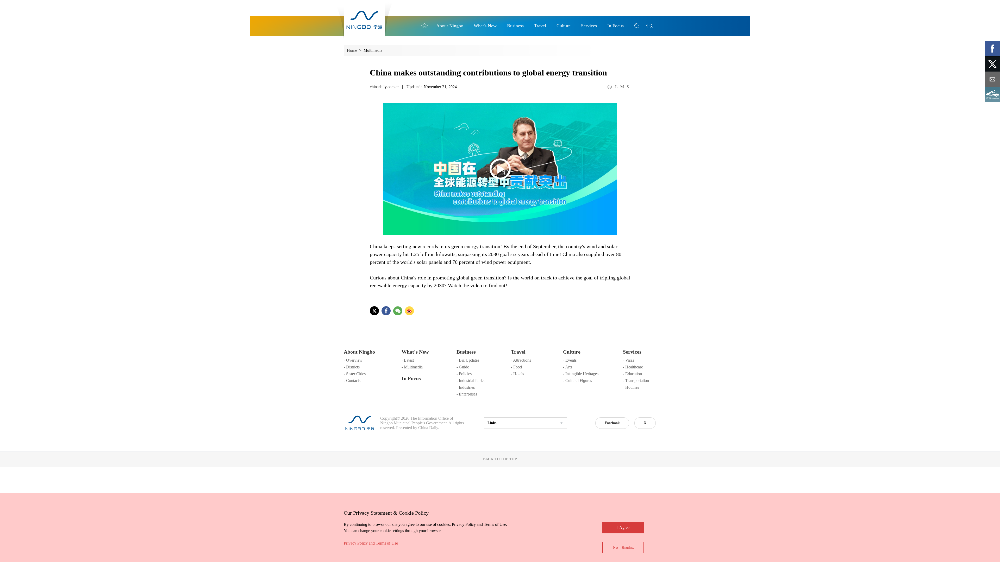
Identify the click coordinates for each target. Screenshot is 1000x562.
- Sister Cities (355, 374)
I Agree (623, 527)
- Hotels (517, 374)
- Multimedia (412, 367)
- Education (632, 374)
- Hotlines (631, 387)
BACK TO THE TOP (500, 459)
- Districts (352, 367)
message (992, 79)
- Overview (353, 360)
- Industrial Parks (470, 380)
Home (424, 26)
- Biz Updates (468, 360)
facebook (992, 48)
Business (466, 352)
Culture (571, 352)
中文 (649, 26)
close (346, 511)
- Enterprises (467, 394)
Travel (518, 352)
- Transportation (636, 380)
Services (632, 352)
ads (992, 94)
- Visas (628, 360)
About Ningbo (359, 352)
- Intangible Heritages (580, 374)
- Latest (408, 360)
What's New (415, 352)
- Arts (567, 367)
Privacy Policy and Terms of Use (371, 543)
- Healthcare (633, 367)
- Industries (466, 387)
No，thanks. (623, 547)
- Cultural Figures (577, 380)
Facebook (612, 423)
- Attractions (521, 360)
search (636, 26)
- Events (570, 360)
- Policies (464, 374)
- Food (516, 367)
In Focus (411, 378)
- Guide (463, 367)
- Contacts (352, 380)
